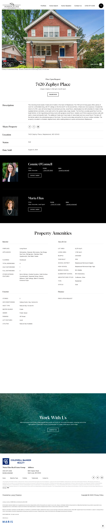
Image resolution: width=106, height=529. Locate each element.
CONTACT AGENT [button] (35, 175)
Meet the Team (14, 478)
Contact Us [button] (53, 429)
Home (4, 478)
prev (7, 64)
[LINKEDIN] (97, 477)
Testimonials (35, 478)
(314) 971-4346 (90, 6)
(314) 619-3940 (48, 170)
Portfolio (43, 6)
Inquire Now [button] (53, 94)
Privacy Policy (98, 495)
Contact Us (45, 478)
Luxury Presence (16, 495)
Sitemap (4, 487)
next (12, 64)
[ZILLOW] (101, 477)
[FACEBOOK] (93, 477)
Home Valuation (66, 6)
